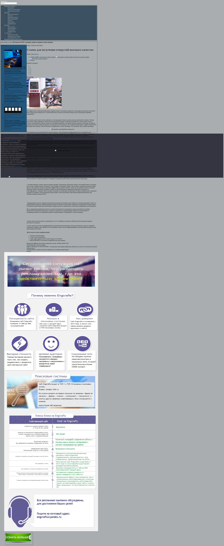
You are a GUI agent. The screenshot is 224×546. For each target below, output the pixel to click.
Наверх (29, 251)
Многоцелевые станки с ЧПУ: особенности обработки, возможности (13, 79)
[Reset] (18, 3)
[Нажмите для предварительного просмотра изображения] (44, 108)
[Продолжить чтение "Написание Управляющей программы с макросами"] (13, 112)
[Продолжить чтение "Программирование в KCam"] (13, 67)
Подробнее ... (8, 76)
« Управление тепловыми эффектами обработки (63, 246)
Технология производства (13, 74)
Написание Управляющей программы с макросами (12, 105)
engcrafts (3, 42)
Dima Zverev (34, 54)
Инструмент (9, 42)
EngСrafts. (13, 140)
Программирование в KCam (12, 49)
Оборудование (41, 245)
